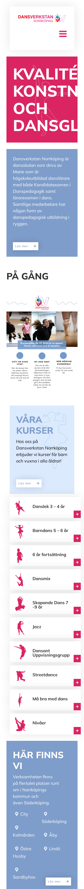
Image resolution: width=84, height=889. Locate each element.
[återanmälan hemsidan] (42, 296)
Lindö (54, 885)
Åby (53, 871)
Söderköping (54, 858)
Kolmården (24, 871)
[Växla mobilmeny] (63, 34)
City (24, 850)
